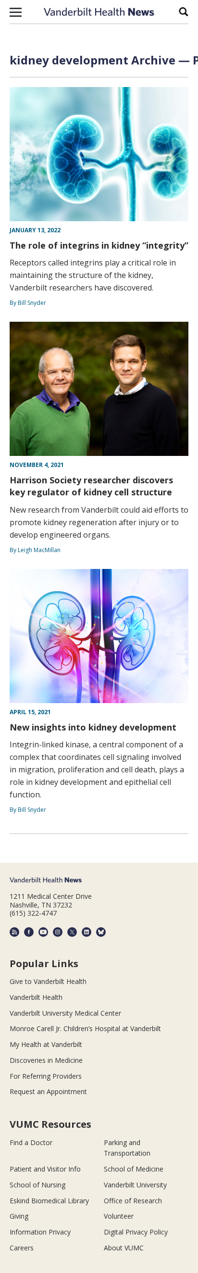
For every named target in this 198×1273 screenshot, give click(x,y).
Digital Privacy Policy (136, 1231)
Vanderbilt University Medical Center (65, 1013)
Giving (19, 1216)
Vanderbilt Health (36, 997)
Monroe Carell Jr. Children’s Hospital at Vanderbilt (85, 1028)
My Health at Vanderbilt (46, 1044)
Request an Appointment (48, 1091)
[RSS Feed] (14, 932)
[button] (16, 12)
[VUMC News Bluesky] (101, 932)
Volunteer (119, 1216)
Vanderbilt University (135, 1184)
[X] (72, 932)
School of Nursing (37, 1184)
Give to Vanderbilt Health (48, 981)
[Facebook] (29, 932)
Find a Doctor (31, 1142)
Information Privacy (40, 1231)
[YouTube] (43, 932)
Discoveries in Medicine (46, 1060)
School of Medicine (133, 1168)
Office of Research (133, 1200)
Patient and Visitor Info (45, 1168)
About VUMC (124, 1247)
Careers (22, 1247)
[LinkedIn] (86, 932)
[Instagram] (57, 932)
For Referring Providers (46, 1076)
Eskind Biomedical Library (49, 1200)
